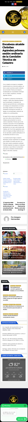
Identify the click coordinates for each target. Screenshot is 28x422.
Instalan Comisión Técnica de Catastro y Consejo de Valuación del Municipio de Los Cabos (7, 181)
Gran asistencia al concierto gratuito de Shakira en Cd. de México (17, 289)
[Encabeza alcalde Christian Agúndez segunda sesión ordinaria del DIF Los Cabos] (17, 175)
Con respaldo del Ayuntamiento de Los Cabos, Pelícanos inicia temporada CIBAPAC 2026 (12, 328)
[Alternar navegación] (13, 32)
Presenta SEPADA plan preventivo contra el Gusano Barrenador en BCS (13, 255)
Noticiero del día (12, 295)
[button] (22, 32)
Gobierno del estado (13, 250)
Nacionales (18, 285)
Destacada (11, 41)
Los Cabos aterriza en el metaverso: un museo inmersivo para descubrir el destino (13, 307)
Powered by (14, 408)
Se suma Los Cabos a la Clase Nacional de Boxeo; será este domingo (20, 206)
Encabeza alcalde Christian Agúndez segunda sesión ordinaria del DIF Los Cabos (17, 181)
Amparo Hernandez (16, 218)
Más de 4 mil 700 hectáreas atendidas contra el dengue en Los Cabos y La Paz (13, 270)
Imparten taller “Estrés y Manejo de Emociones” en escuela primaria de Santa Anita (8, 206)
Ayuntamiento (5, 41)
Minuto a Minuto (18, 41)
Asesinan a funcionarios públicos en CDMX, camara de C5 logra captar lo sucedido (12, 298)
